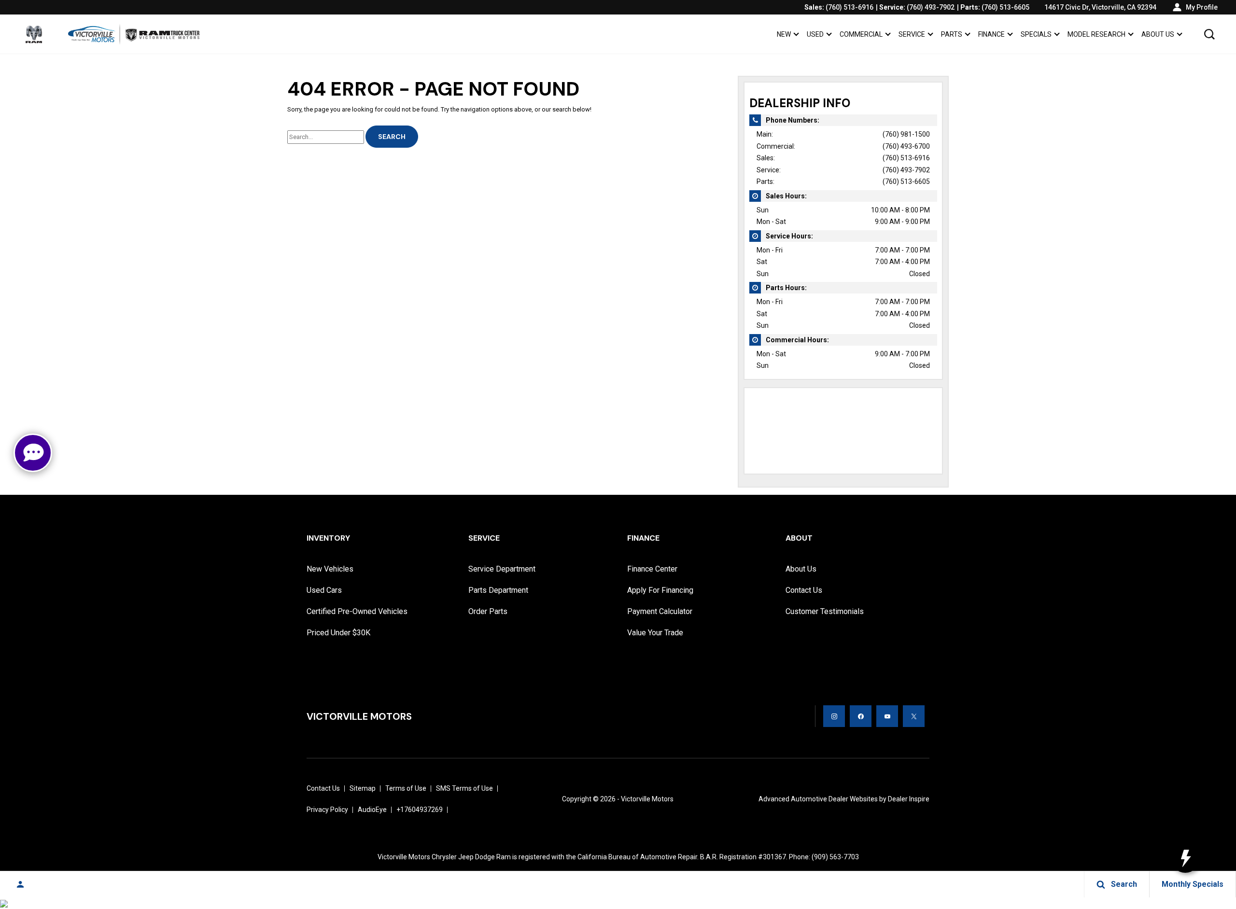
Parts (951, 34)
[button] (1209, 34)
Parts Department (498, 590)
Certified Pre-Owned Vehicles (357, 611)
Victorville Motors (647, 799)
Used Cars (324, 590)
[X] (914, 716)
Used (815, 34)
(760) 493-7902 (906, 170)
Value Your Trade (655, 632)
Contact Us (804, 590)
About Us (1157, 34)
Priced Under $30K (338, 632)
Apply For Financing (660, 590)
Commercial (861, 34)
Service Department (501, 568)
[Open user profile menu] (20, 884)
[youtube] (887, 716)
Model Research (1096, 34)
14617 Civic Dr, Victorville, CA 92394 (1100, 7)
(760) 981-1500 (906, 134)
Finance (991, 34)
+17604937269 (419, 809)
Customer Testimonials (825, 611)
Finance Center (652, 568)
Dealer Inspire (908, 799)
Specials (1036, 34)
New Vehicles (330, 568)
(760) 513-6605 (906, 181)
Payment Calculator (659, 611)
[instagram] (834, 716)
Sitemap (363, 788)
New (784, 34)
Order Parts (487, 611)
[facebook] (860, 716)
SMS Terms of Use (464, 788)
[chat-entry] (33, 453)
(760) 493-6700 (906, 146)
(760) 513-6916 (906, 158)
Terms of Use (405, 788)
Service (912, 34)
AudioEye (372, 809)
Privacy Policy (327, 809)
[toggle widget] (1185, 858)
